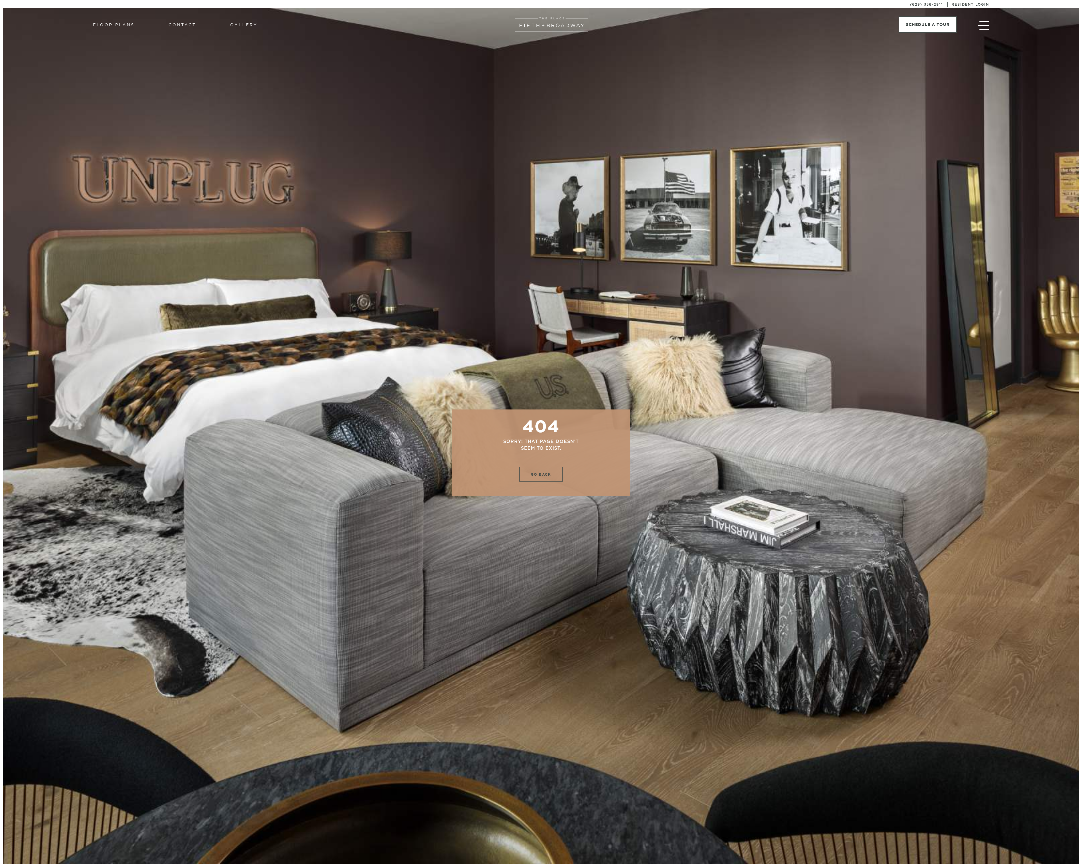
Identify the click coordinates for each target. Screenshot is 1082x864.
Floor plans (114, 25)
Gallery (244, 25)
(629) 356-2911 (926, 4)
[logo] (551, 24)
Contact (182, 25)
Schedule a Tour (928, 24)
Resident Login (970, 4)
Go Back (541, 474)
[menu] (983, 27)
